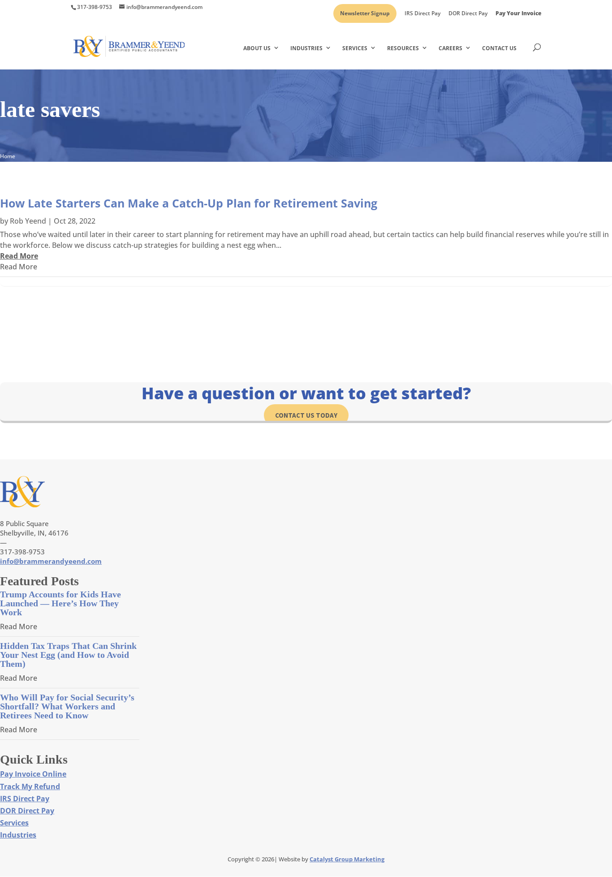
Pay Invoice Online (33, 774)
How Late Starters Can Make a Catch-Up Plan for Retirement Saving (188, 203)
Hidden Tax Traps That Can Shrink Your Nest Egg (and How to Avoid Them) (68, 655)
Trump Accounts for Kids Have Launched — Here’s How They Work (60, 603)
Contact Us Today (306, 415)
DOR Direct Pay (467, 14)
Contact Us (499, 48)
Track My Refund (30, 786)
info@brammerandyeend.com (51, 561)
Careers (450, 48)
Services (354, 48)
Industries (306, 48)
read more (19, 256)
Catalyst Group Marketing (347, 859)
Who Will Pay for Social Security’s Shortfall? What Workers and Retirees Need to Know (67, 706)
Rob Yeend (28, 221)
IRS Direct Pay (422, 14)
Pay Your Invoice (518, 14)
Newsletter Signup (365, 14)
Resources (403, 48)
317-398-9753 (94, 7)
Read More (18, 267)
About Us (257, 48)
